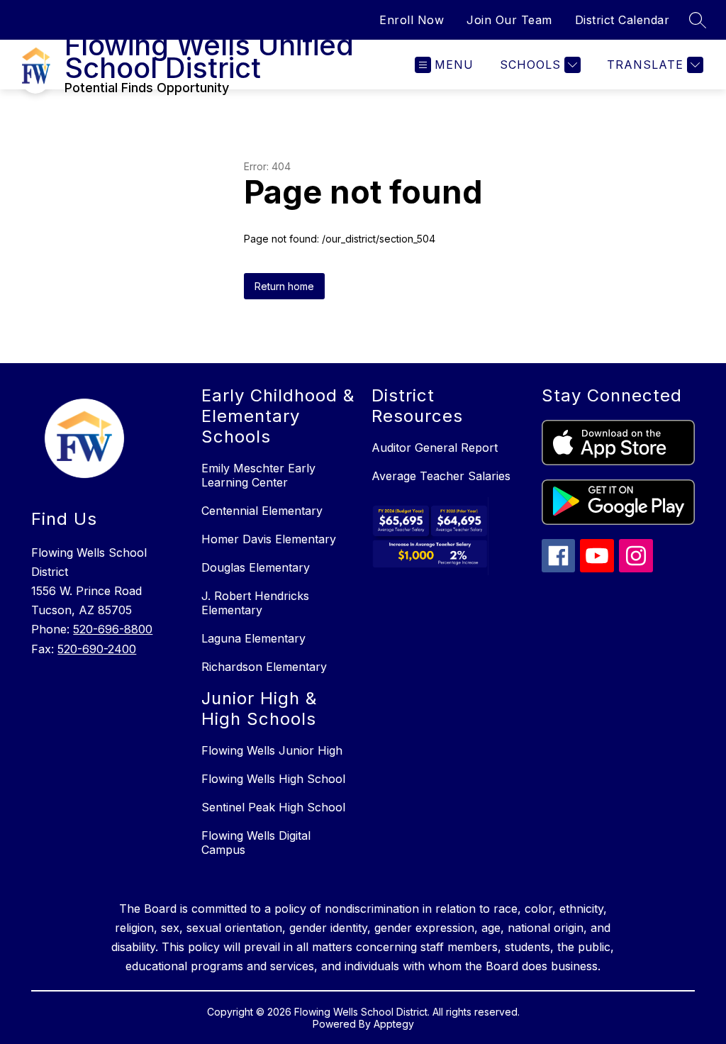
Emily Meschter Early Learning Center (258, 475)
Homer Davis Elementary (268, 539)
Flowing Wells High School (273, 779)
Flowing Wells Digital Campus (256, 842)
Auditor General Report (435, 447)
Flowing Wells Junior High (271, 750)
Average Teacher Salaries (441, 476)
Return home (284, 286)
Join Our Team (509, 20)
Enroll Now (411, 20)
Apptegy (394, 1024)
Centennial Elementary (262, 511)
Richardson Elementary (264, 667)
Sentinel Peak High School (273, 807)
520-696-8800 (112, 629)
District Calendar (622, 20)
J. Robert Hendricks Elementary (255, 603)
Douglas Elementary (255, 567)
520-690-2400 (96, 649)
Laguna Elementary (253, 638)
